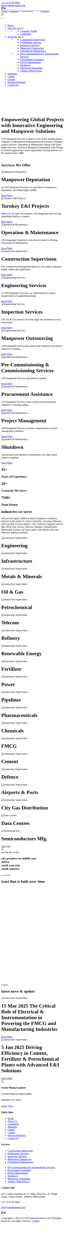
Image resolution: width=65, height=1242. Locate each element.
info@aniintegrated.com (13, 5)
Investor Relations (17, 1135)
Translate (44, 11)
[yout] (4, 1212)
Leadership (13, 1124)
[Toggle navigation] (2, 18)
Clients (11, 1129)
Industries (12, 1127)
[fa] (2, 1212)
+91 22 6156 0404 (10, 2)
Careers (11, 1132)
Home (11, 1118)
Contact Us (13, 1138)
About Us (12, 1121)
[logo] (2, 14)
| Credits (35, 1221)
